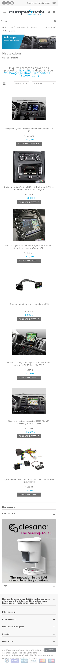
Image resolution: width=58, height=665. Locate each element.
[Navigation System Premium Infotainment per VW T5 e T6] (29, 108)
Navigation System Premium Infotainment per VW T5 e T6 (29, 129)
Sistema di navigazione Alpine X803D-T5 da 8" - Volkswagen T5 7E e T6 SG (29, 422)
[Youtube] (8, 3)
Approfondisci (32, 658)
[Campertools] (26, 12)
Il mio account (9, 619)
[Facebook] (4, 3)
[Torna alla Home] (3, 27)
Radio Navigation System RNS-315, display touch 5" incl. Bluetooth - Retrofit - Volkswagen (29, 188)
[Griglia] (4, 83)
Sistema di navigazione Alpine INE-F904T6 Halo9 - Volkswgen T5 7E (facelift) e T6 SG (29, 363)
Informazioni (8, 513)
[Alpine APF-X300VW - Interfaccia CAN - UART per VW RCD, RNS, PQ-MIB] (29, 459)
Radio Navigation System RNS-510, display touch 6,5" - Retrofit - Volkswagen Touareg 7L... (29, 246)
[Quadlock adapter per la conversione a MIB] (29, 283)
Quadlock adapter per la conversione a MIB (29, 304)
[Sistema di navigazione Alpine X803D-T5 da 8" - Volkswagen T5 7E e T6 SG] (29, 400)
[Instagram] (12, 3)
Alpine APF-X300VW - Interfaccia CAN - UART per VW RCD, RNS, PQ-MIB (29, 480)
